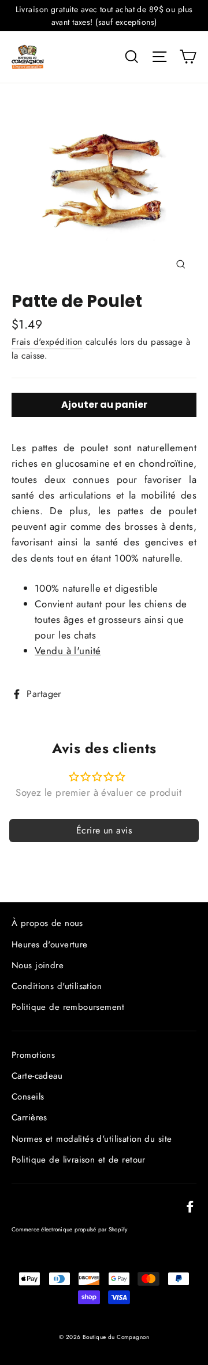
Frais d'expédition (47, 341)
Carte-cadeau (37, 1075)
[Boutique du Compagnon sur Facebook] (190, 1205)
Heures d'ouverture (50, 944)
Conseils (28, 1096)
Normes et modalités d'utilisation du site (92, 1138)
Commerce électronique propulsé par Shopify (70, 1229)
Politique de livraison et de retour (79, 1159)
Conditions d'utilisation (57, 986)
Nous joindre (38, 965)
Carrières (29, 1117)
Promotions (33, 1055)
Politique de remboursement (68, 1007)
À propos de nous (47, 923)
